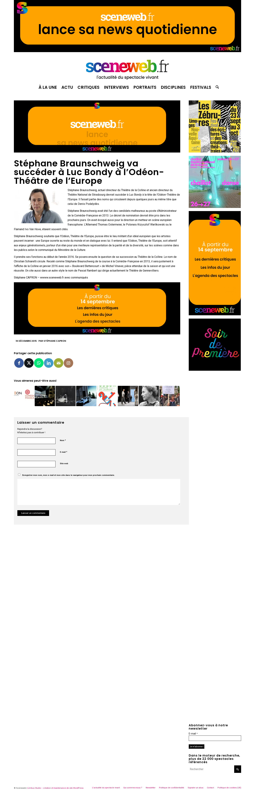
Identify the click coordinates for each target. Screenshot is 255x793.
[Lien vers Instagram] (68, 363)
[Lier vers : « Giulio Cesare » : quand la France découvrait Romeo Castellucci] (66, 396)
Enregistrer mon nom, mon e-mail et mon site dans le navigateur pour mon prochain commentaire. (68, 475)
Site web (64, 463)
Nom (63, 440)
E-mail (63, 452)
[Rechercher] (216, 87)
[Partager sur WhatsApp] (39, 363)
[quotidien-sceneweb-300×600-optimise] (215, 314)
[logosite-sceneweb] (127, 68)
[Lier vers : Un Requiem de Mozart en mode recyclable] (45, 396)
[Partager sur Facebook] (19, 363)
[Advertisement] (215, 395)
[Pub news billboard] (127, 51)
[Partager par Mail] (58, 363)
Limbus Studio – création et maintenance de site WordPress (55, 788)
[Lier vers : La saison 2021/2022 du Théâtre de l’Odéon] (107, 396)
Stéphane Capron (55, 341)
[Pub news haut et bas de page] (97, 151)
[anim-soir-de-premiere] (215, 369)
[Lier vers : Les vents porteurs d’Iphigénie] (128, 396)
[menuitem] (47, 87)
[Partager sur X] (29, 363)
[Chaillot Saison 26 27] (215, 207)
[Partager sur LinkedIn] (48, 363)
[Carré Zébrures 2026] (215, 151)
